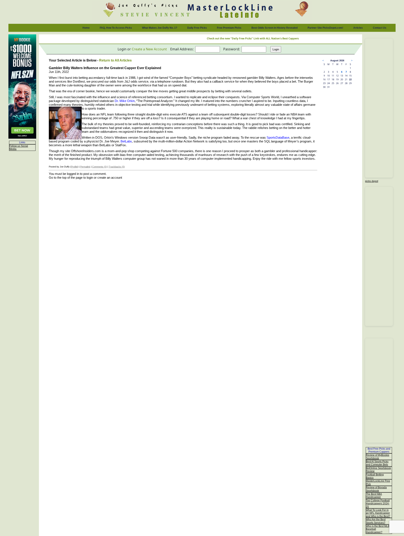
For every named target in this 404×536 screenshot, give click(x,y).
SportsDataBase (278, 137)
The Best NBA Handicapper (374, 495)
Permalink (85, 166)
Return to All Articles (115, 60)
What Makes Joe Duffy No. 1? (159, 27)
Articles (358, 27)
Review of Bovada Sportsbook (376, 489)
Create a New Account (149, 49)
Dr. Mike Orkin (125, 101)
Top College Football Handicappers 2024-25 (378, 503)
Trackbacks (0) (117, 166)
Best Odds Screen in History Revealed (274, 27)
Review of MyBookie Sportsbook (377, 457)
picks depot (371, 181)
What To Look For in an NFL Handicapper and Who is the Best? (378, 513)
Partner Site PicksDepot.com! (325, 27)
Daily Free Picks (197, 27)
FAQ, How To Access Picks (116, 27)
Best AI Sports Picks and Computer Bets (377, 463)
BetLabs (126, 141)
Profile (74, 166)
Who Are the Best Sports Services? (375, 521)
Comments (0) (99, 166)
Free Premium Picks (229, 27)
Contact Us (379, 27)
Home (86, 27)
